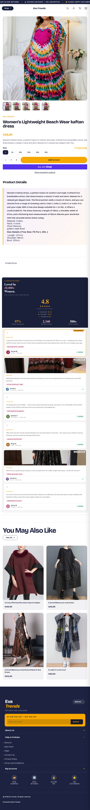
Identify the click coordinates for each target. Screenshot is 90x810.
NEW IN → (79, 702)
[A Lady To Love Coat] (66, 640)
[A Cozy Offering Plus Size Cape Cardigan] (23, 573)
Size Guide (82, 148)
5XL (46, 152)
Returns (8, 743)
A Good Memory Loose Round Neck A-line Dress (23, 671)
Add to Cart (54, 160)
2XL (20, 152)
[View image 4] (36, 106)
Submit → (77, 722)
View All (9, 538)
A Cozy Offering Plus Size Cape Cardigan (22, 603)
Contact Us (9, 755)
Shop (6, 8)
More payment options (45, 172)
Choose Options (24, 597)
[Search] (67, 8)
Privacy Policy (10, 759)
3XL (29, 152)
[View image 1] (7, 106)
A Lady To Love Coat (57, 670)
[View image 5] (45, 106)
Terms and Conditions (14, 763)
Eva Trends (8, 117)
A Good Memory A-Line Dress (61, 603)
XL (12, 152)
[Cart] (80, 8)
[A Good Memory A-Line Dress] (66, 573)
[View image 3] (26, 106)
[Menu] (86, 8)
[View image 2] (16, 106)
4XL (37, 152)
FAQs (6, 751)
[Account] (73, 8)
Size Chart (9, 747)
